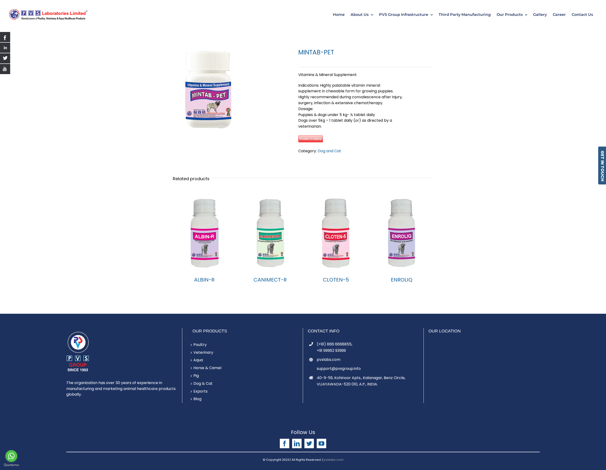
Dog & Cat (203, 383)
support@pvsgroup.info (339, 368)
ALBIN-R (204, 279)
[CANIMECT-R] (270, 233)
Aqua (198, 360)
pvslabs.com (328, 359)
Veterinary (203, 352)
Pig (196, 375)
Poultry (200, 344)
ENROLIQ (401, 279)
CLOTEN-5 (336, 279)
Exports (200, 391)
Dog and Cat (329, 151)
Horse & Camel (207, 368)
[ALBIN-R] (204, 233)
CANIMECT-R (270, 279)
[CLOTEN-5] (336, 233)
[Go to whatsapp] (11, 456)
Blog (197, 399)
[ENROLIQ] (401, 233)
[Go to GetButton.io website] (11, 465)
